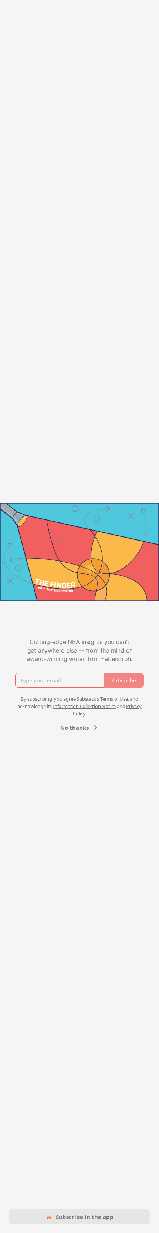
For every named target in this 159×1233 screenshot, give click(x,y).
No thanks (74, 727)
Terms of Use (114, 698)
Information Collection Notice (84, 706)
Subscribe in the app (85, 1216)
